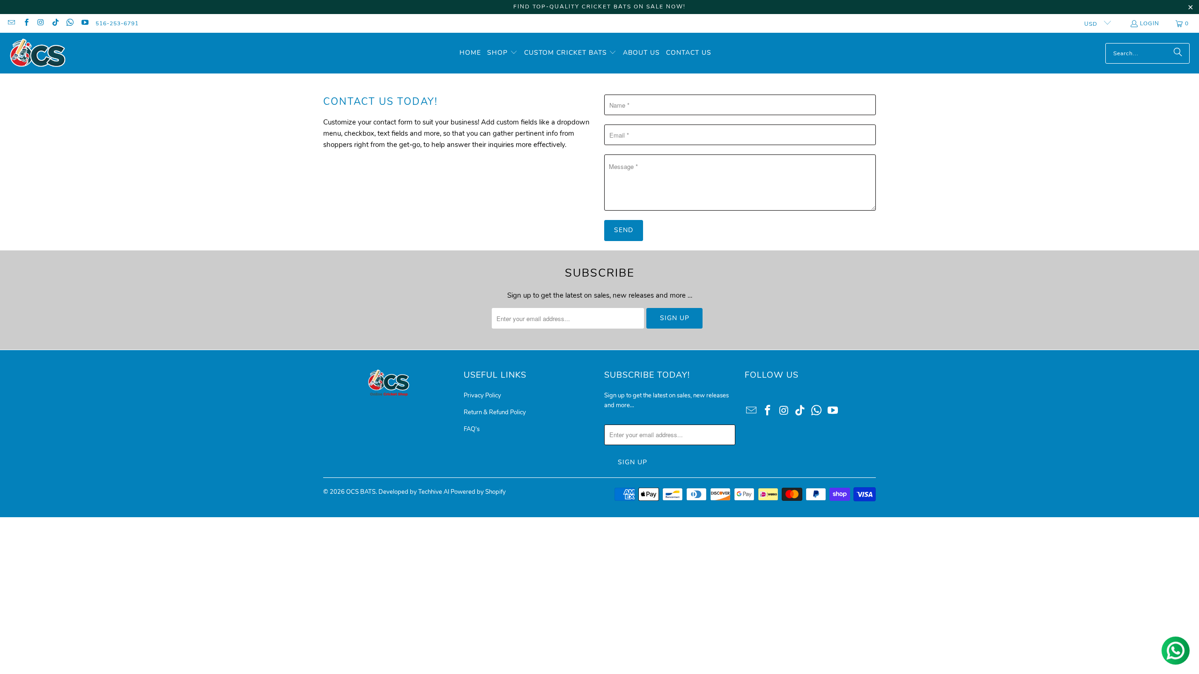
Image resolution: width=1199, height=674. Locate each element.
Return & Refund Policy (495, 412)
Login (1149, 23)
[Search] (1178, 53)
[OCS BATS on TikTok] (55, 23)
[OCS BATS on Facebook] (26, 23)
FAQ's (472, 429)
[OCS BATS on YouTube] (84, 23)
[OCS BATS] (37, 53)
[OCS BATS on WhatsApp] (70, 23)
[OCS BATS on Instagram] (40, 23)
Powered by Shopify (478, 492)
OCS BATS (361, 492)
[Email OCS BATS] (11, 23)
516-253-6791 (117, 23)
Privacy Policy (482, 395)
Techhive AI (433, 492)
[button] (502, 53)
